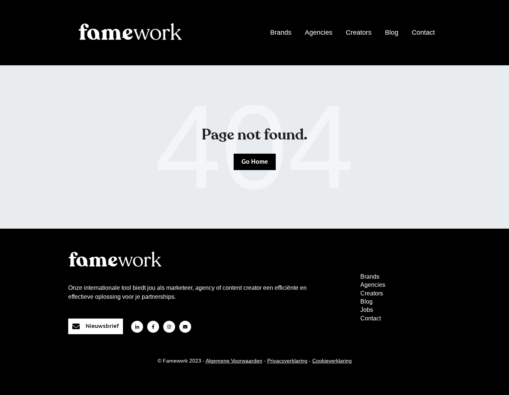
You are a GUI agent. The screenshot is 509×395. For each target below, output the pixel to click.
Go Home (254, 162)
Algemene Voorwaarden (234, 361)
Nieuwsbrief (102, 326)
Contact (423, 32)
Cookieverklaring (332, 361)
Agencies (318, 32)
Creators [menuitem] (371, 293)
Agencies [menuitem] (372, 285)
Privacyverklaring (287, 361)
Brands (280, 32)
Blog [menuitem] (366, 301)
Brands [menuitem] (369, 276)
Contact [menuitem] (370, 318)
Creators (359, 32)
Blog (391, 32)
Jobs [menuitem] (366, 310)
